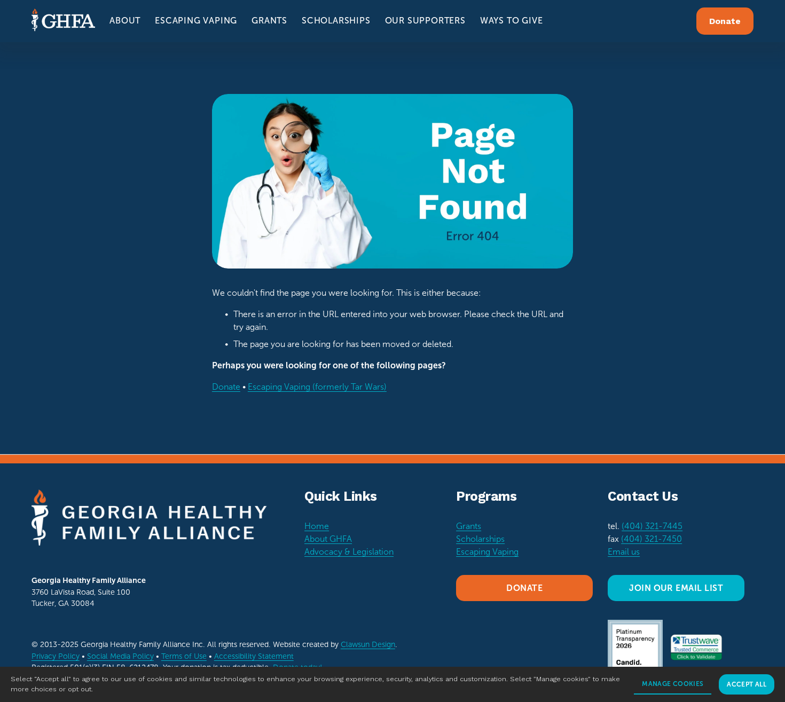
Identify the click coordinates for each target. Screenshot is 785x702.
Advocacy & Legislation (349, 551)
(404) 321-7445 (652, 526)
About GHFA (328, 538)
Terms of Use (184, 656)
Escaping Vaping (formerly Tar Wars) (317, 386)
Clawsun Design (368, 644)
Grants (468, 526)
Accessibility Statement (254, 656)
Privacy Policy (56, 656)
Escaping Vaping (487, 551)
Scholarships (480, 538)
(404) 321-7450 (651, 538)
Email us (624, 551)
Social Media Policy (120, 656)
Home (316, 526)
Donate (725, 21)
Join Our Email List (676, 588)
